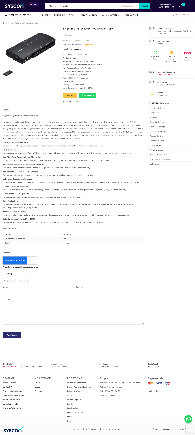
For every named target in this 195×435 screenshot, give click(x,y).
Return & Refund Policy (166, 85)
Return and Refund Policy (72, 101)
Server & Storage (157, 126)
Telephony (154, 113)
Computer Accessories (160, 159)
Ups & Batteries (156, 145)
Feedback (39, 391)
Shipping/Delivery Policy (13, 408)
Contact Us (8, 387)
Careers (38, 387)
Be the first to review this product (76, 40)
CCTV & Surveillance (159, 131)
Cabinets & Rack (157, 140)
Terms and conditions (12, 391)
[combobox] (83, 6)
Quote (70, 95)
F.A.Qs (37, 382)
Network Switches (158, 108)
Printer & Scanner (157, 150)
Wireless (153, 117)
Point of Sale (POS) (158, 154)
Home (5, 23)
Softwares (154, 164)
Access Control (156, 136)
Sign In (178, 15)
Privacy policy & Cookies (13, 395)
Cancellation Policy (11, 404)
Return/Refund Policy (12, 399)
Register (185, 15)
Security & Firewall (158, 122)
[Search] (144, 6)
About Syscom (9, 382)
